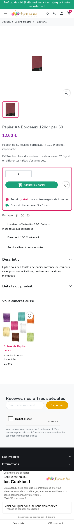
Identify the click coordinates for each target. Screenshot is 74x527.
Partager (17, 215)
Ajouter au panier (31, 185)
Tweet (22, 215)
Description (12, 259)
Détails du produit (17, 286)
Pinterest (28, 215)
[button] (54, 13)
